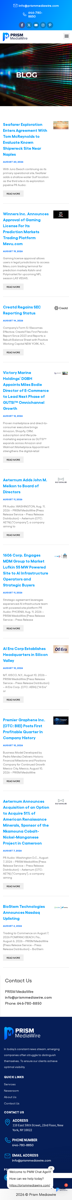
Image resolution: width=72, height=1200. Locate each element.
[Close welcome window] (51, 1168)
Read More (13, 193)
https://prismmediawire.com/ (29, 1185)
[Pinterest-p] (50, 25)
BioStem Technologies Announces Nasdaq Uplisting (24, 912)
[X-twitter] (29, 25)
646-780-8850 (35, 14)
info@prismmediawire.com (28, 997)
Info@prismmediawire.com (39, 5)
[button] (66, 36)
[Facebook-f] (22, 25)
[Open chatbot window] (61, 1189)
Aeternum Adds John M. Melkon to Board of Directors (25, 485)
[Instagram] (43, 25)
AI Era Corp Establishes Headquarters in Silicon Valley (25, 654)
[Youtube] (36, 25)
